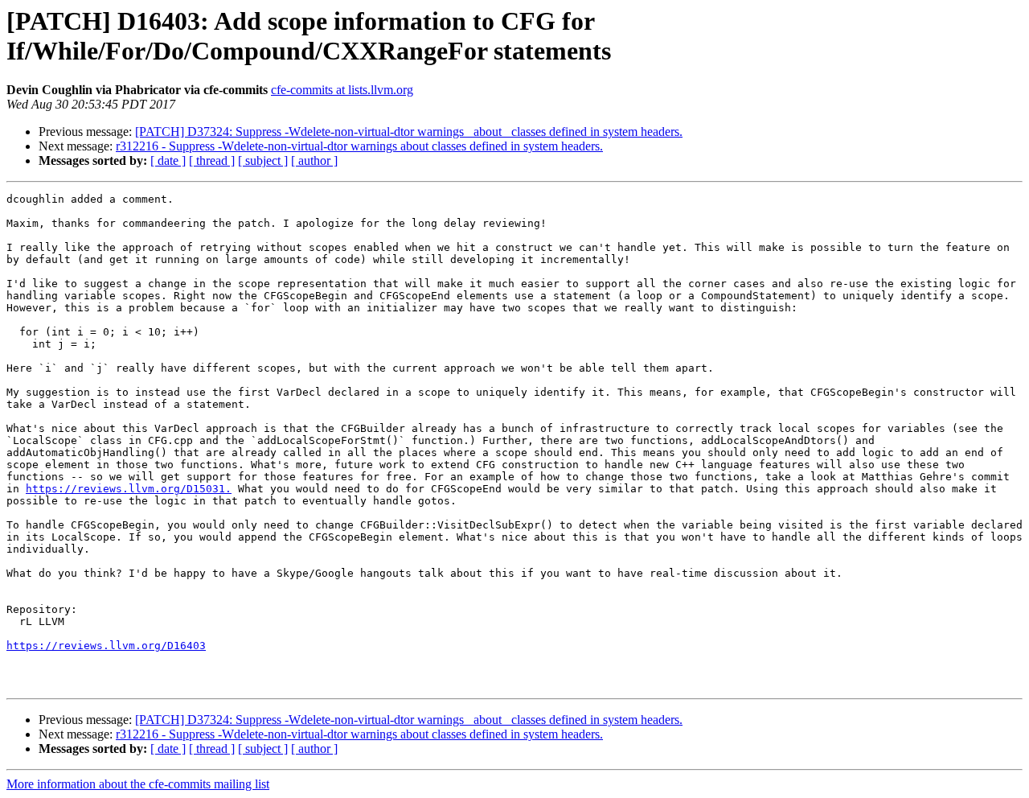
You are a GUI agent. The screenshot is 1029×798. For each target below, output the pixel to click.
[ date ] (168, 160)
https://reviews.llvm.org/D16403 (106, 646)
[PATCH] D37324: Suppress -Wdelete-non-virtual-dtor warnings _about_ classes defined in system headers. (409, 131)
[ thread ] (212, 160)
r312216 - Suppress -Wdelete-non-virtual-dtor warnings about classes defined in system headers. (359, 146)
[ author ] (314, 160)
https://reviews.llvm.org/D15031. (129, 489)
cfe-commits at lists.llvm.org (342, 90)
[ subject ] (263, 160)
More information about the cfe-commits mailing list (137, 784)
